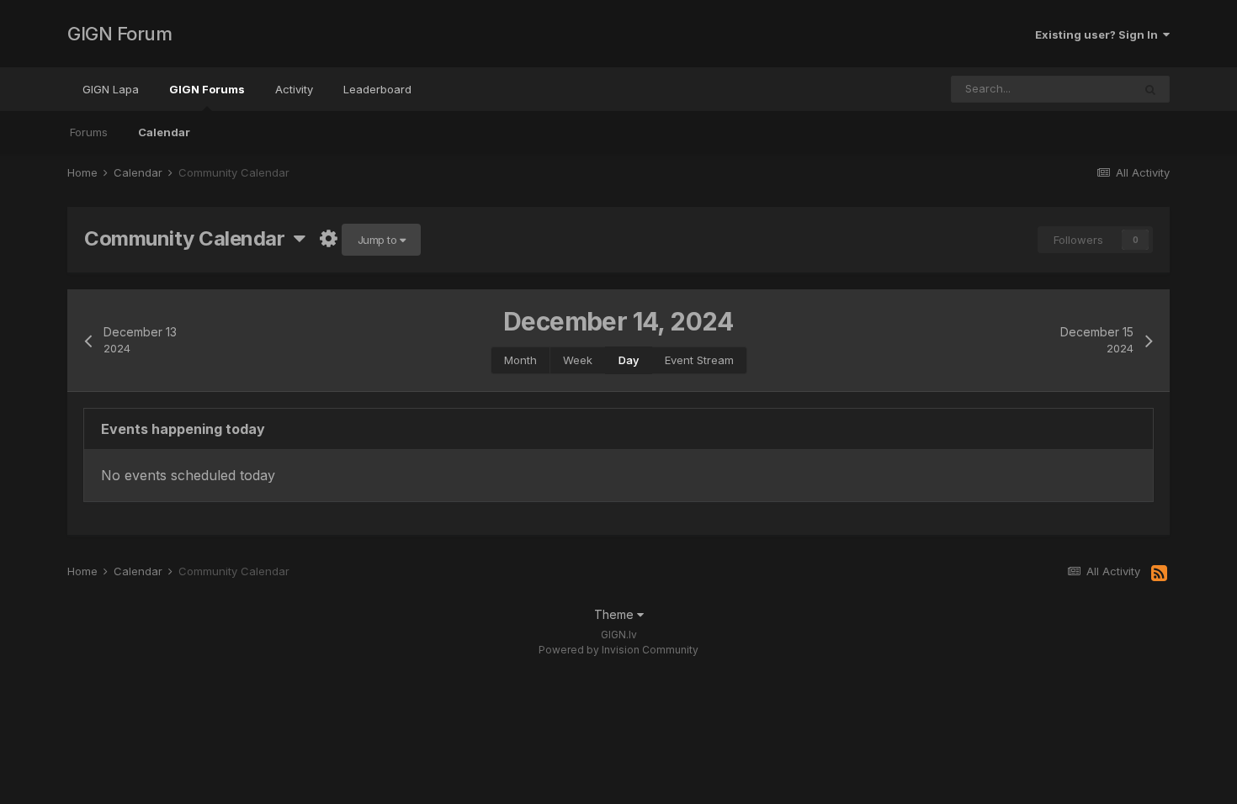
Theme (615, 614)
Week (577, 360)
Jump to (379, 239)
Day (628, 360)
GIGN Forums (207, 89)
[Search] (1150, 89)
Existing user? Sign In (1099, 34)
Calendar (164, 132)
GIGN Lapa (110, 89)
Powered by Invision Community (618, 649)
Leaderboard (377, 89)
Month (520, 360)
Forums (89, 132)
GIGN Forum (119, 34)
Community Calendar (189, 238)
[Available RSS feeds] (1159, 573)
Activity (294, 89)
